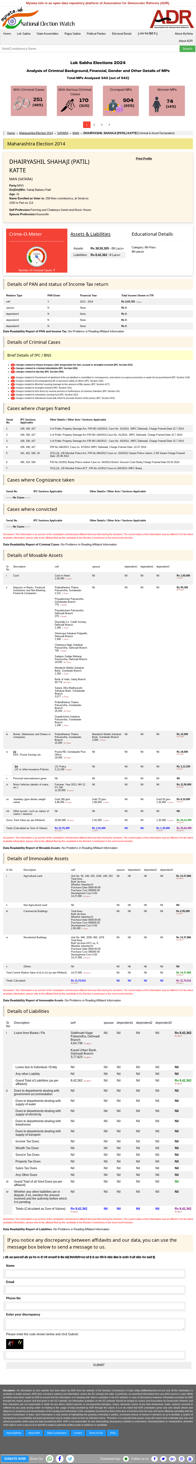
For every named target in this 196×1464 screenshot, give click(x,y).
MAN (76, 133)
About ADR (186, 40)
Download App (110, 1458)
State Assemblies (47, 33)
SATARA (62, 133)
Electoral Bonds (122, 33)
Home (7, 33)
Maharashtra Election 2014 (36, 133)
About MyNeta (184, 33)
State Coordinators (57, 1433)
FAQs (113, 1433)
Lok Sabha (23, 33)
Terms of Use (96, 1433)
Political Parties (96, 33)
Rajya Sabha (73, 33)
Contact (78, 1433)
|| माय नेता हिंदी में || (148, 33)
